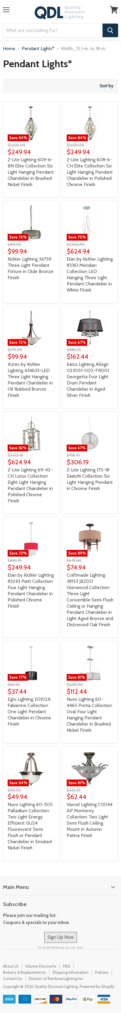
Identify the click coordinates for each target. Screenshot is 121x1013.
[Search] (110, 30)
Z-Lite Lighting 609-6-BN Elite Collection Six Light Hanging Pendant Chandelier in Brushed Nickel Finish (31, 172)
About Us (11, 966)
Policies (101, 972)
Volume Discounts (40, 966)
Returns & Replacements (24, 972)
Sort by (106, 85)
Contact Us (12, 978)
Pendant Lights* (38, 48)
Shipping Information (70, 972)
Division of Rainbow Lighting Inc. (56, 978)
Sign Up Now (61, 937)
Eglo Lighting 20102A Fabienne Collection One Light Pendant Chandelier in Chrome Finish (29, 711)
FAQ (66, 966)
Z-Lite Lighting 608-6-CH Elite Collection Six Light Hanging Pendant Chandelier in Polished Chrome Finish (90, 172)
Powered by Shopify (97, 986)
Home (9, 48)
